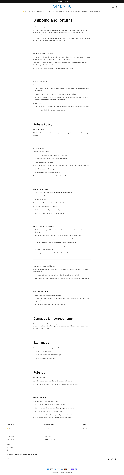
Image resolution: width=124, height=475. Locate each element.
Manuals (9, 444)
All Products (10, 431)
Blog (45, 431)
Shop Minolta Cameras (59, 472)
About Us (46, 428)
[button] (8, 6)
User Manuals (84, 431)
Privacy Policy (47, 436)
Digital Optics (10, 436)
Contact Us (84, 428)
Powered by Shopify (68, 472)
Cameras (9, 433)
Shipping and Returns (49, 439)
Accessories (10, 442)
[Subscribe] (33, 459)
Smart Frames (10, 439)
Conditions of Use (48, 433)
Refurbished (10, 447)
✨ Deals (9, 428)
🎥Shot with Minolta (12, 450)
